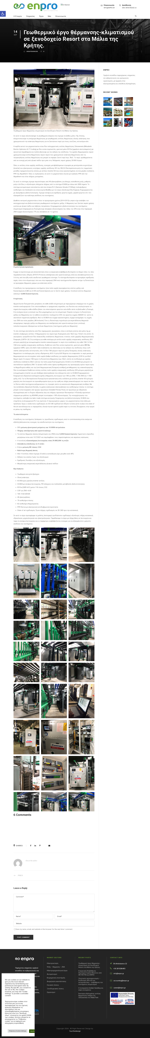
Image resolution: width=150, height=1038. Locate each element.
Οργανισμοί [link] (51, 992)
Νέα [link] (49, 16)
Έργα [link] (41, 16)
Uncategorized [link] (32, 51)
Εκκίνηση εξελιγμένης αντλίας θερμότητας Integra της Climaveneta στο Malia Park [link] (89, 996)
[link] (3, 14)
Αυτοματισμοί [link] (52, 974)
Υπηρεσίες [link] (30, 16)
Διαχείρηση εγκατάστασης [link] (56, 981)
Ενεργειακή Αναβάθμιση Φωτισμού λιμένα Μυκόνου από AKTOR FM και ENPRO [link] (90, 973)
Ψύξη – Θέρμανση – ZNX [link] (56, 967)
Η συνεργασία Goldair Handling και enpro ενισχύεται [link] (90, 989)
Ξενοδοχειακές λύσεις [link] (55, 989)
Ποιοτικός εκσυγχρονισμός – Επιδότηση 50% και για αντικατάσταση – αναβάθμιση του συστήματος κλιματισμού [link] (90, 981)
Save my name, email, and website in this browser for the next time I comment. (44, 929)
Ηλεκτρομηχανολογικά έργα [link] (57, 971)
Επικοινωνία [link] (60, 16)
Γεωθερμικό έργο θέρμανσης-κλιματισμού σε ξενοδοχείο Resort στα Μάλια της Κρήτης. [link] (89, 965)
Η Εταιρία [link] (18, 16)
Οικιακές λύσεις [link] (53, 985)
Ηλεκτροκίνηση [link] (52, 963)
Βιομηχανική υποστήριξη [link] (56, 978)
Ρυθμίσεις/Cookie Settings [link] (17, 1031)
